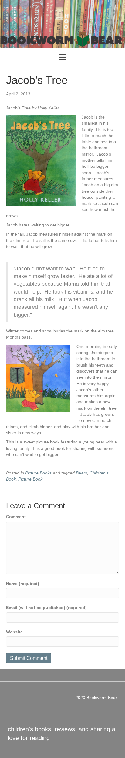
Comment (16, 516)
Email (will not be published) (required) (46, 607)
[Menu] (62, 57)
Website (14, 631)
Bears (81, 472)
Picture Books (38, 472)
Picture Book (30, 479)
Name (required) (22, 583)
